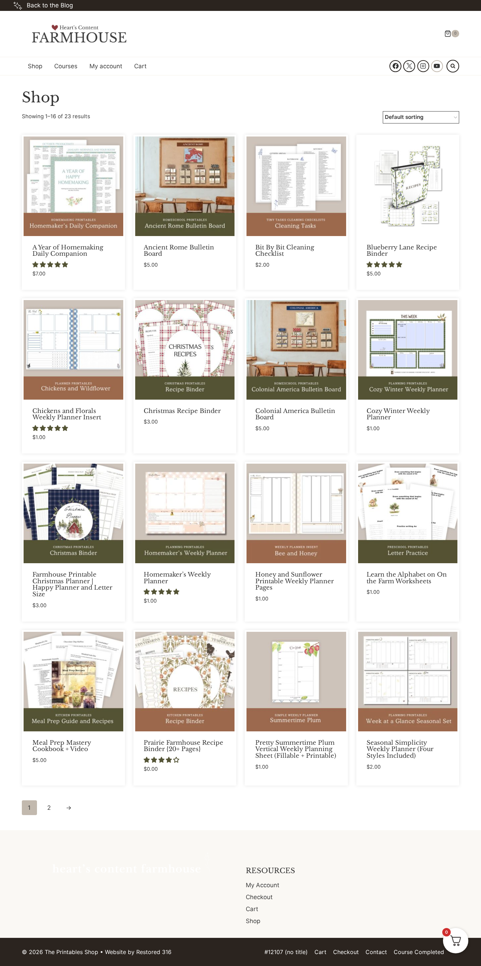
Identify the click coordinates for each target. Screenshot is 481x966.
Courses (65, 66)
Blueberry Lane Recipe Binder (402, 251)
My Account (262, 885)
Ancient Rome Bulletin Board (179, 251)
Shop (35, 66)
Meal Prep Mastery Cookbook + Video (61, 746)
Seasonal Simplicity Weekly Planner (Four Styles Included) (400, 749)
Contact (376, 951)
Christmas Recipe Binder (182, 411)
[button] (51, 264)
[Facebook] (395, 66)
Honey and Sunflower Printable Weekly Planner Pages (294, 581)
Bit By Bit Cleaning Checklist (284, 251)
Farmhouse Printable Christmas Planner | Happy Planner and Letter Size (72, 584)
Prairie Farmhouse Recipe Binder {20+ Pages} (183, 746)
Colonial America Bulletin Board (295, 414)
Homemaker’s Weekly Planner (177, 578)
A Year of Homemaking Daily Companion (67, 251)
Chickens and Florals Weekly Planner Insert (66, 414)
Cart (140, 66)
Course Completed (419, 951)
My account (105, 66)
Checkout (259, 897)
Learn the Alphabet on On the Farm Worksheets (407, 578)
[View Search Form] (452, 66)
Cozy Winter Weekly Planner (398, 414)
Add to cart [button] (161, 285)
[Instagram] (423, 66)
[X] (409, 66)
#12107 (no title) (286, 951)
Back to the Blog (50, 5)
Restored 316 (153, 951)
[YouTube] (437, 66)
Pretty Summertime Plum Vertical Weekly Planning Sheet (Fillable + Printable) (295, 749)
